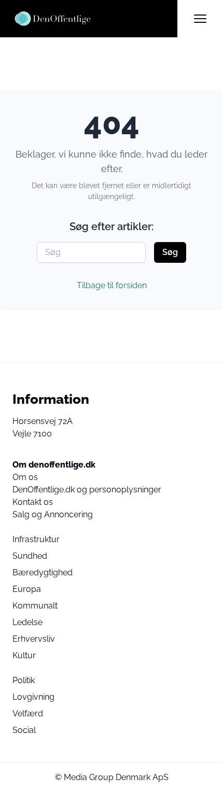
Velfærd (27, 713)
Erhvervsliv (33, 639)
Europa (26, 589)
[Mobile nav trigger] (200, 18)
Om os (25, 477)
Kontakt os (32, 502)
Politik (23, 680)
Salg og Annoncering (52, 514)
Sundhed (29, 556)
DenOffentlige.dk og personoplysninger (86, 489)
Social (24, 730)
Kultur (24, 655)
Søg (170, 252)
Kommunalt (35, 606)
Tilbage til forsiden (112, 285)
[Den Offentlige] (94, 18)
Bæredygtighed (42, 572)
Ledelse (27, 622)
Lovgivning (33, 697)
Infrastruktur (36, 539)
